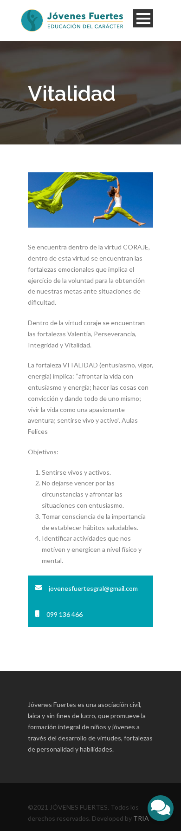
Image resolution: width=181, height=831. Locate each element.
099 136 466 (64, 614)
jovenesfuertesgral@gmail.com (93, 588)
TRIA (141, 818)
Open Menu (143, 18)
